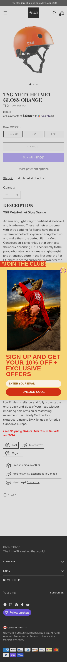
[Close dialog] (63, 270)
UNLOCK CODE (33, 392)
